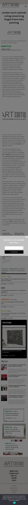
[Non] (26, 499)
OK (14, 502)
